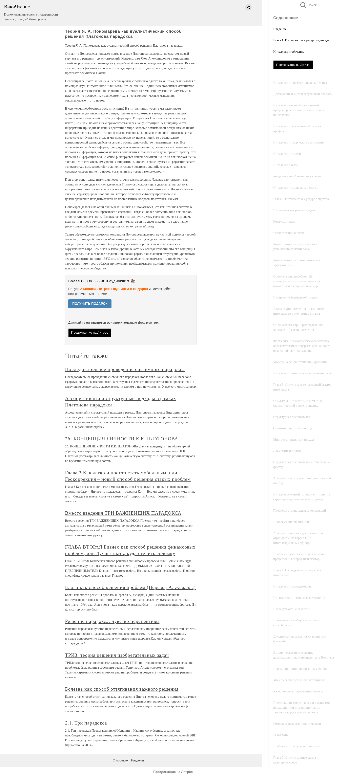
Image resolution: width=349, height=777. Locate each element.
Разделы (137, 760)
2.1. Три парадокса (86, 722)
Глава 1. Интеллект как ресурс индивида (301, 40)
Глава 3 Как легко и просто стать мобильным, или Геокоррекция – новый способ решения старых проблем (128, 475)
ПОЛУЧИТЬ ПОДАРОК (89, 303)
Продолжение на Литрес (293, 64)
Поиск (308, 5)
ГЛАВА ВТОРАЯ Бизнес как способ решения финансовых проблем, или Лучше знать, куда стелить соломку (130, 549)
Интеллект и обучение (288, 51)
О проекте (120, 760)
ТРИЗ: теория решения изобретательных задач (117, 655)
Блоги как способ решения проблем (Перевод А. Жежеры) (130, 587)
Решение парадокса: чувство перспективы (112, 621)
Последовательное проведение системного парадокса (125, 369)
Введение (280, 29)
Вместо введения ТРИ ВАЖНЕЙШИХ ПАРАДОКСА (123, 513)
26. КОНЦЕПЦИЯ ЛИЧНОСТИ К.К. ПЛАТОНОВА (121, 438)
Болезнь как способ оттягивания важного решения (122, 689)
